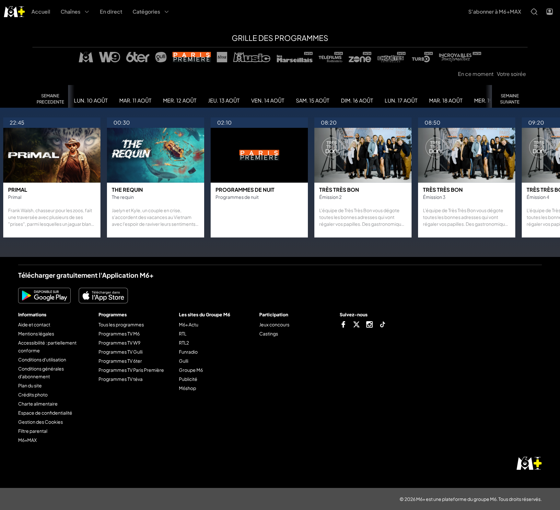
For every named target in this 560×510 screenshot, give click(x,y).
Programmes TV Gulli (121, 352)
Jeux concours (274, 324)
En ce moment (476, 73)
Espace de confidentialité (45, 413)
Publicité (188, 379)
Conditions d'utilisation (42, 359)
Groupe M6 (191, 370)
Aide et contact (34, 324)
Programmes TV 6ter (120, 361)
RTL (182, 333)
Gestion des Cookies (40, 422)
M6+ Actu (188, 324)
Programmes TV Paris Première (131, 370)
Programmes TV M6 (119, 333)
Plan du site (30, 385)
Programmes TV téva (121, 379)
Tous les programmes (121, 324)
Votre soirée (511, 73)
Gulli (183, 361)
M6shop (187, 388)
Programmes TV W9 (119, 343)
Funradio (188, 352)
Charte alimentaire (38, 404)
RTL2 (184, 343)
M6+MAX (27, 440)
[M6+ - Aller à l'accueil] (14, 10)
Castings (268, 333)
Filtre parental (32, 431)
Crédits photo (33, 394)
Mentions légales (36, 333)
